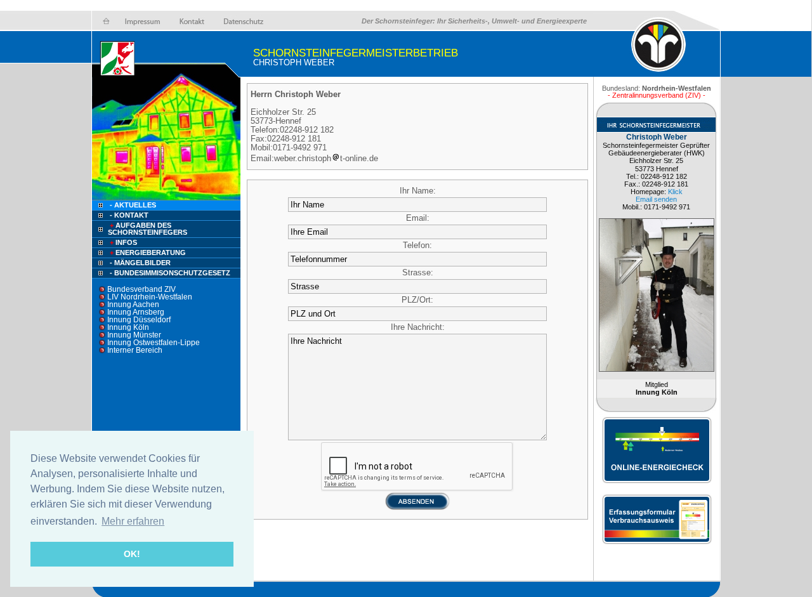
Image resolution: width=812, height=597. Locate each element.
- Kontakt (128, 215)
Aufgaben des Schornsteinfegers (147, 228)
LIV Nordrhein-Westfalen (149, 296)
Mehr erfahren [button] (133, 521)
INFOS (123, 242)
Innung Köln (128, 327)
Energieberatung (148, 252)
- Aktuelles (132, 205)
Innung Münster (134, 335)
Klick (675, 191)
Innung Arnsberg (135, 312)
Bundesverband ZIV (141, 289)
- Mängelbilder (140, 262)
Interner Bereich (134, 350)
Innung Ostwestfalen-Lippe (153, 342)
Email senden (656, 199)
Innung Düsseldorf (139, 319)
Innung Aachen (133, 304)
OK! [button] (132, 554)
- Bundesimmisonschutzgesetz (170, 273)
